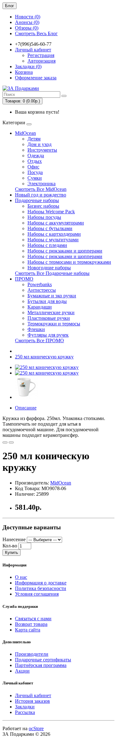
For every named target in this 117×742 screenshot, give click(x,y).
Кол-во (9, 545)
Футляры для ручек (48, 335)
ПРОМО (24, 278)
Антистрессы (41, 290)
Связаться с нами (33, 618)
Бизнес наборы (43, 206)
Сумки (34, 178)
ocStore (36, 728)
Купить (11, 552)
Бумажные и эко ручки (51, 295)
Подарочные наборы (37, 200)
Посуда (35, 172)
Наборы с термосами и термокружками (69, 262)
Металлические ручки (51, 312)
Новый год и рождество (40, 194)
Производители (31, 654)
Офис (33, 166)
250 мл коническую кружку (44, 356)
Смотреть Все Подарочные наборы (52, 273)
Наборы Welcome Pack (51, 211)
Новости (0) (27, 16)
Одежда (35, 155)
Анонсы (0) (27, 22)
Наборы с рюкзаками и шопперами (64, 250)
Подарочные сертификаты (43, 659)
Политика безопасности (40, 588)
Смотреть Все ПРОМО (39, 340)
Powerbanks (39, 284)
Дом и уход (39, 144)
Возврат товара (31, 624)
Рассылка (25, 712)
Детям (34, 138)
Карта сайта (27, 629)
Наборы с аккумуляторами (55, 222)
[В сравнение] (11, 442)
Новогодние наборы (49, 267)
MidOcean (25, 133)
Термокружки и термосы (53, 323)
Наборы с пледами (47, 245)
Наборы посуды (44, 217)
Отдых (34, 161)
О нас (21, 577)
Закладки (25, 706)
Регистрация (40, 55)
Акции (22, 670)
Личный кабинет (33, 695)
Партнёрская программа (40, 665)
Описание (26, 407)
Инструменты (42, 150)
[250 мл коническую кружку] (47, 367)
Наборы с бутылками (49, 228)
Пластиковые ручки (48, 318)
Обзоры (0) (26, 28)
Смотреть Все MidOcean (40, 189)
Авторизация (41, 61)
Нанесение (14, 539)
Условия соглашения (37, 594)
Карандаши (39, 307)
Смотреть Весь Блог (36, 33)
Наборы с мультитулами (53, 239)
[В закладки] (4, 442)
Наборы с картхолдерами (54, 234)
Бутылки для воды (47, 301)
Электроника (41, 183)
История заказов (32, 701)
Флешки (36, 329)
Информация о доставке (40, 582)
